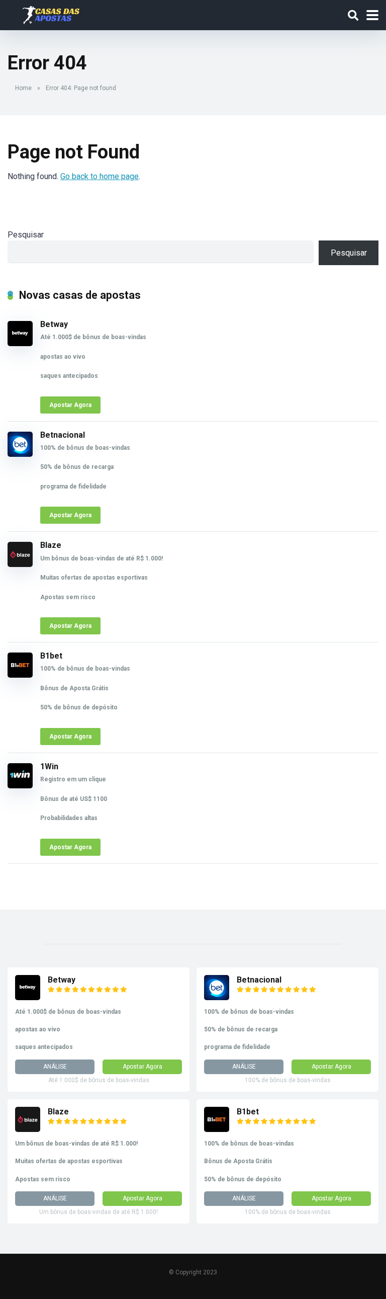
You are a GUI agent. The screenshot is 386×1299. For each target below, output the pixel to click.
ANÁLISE (55, 1066)
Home (23, 88)
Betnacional (62, 435)
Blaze (50, 545)
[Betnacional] (20, 454)
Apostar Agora (70, 405)
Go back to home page (99, 176)
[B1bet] (20, 675)
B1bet (51, 656)
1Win (49, 766)
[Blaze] (20, 564)
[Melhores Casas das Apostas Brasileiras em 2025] (51, 14)
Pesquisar (26, 234)
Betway (54, 324)
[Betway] (20, 343)
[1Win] (20, 785)
